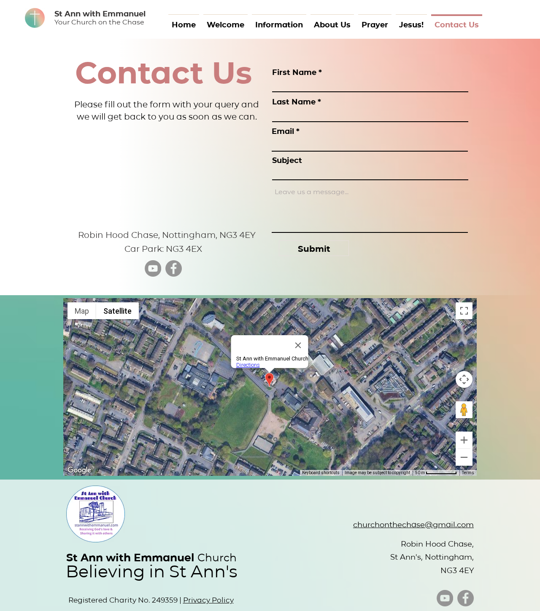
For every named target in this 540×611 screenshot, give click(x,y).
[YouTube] (153, 268)
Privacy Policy (208, 600)
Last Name (294, 101)
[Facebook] (173, 268)
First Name (294, 72)
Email (283, 131)
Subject (287, 160)
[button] (279, 20)
